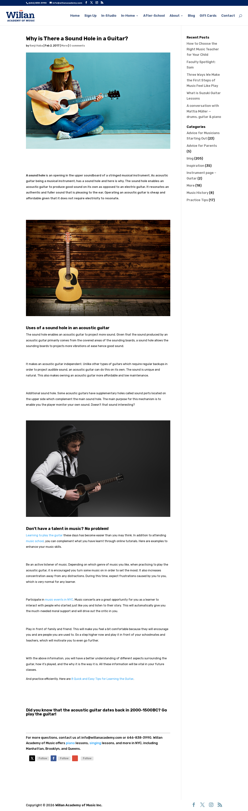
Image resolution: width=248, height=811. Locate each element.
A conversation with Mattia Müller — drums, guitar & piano (204, 111)
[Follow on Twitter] (32, 758)
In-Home (128, 16)
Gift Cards (208, 16)
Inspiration (195, 166)
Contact (228, 16)
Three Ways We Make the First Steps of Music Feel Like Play (203, 80)
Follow (43, 758)
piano (71, 743)
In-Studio (108, 16)
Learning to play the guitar (44, 535)
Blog (191, 16)
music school (35, 541)
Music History (197, 193)
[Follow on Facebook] (53, 758)
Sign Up (90, 16)
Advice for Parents (202, 146)
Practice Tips (197, 200)
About (175, 16)
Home (75, 16)
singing (95, 743)
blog (190, 158)
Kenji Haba (36, 45)
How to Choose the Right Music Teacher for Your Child (203, 49)
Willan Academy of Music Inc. (78, 805)
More (64, 45)
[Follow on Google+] (75, 758)
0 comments (77, 45)
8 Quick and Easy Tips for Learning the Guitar (102, 679)
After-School (154, 16)
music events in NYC (59, 599)
